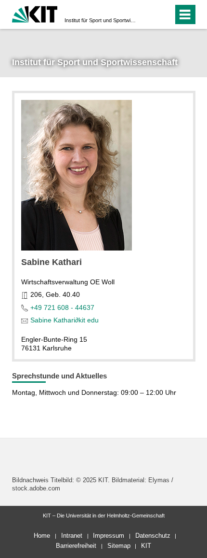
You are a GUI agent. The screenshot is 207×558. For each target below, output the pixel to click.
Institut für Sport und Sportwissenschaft (101, 20)
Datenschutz (152, 535)
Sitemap (118, 545)
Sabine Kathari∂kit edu (64, 320)
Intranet (71, 535)
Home (42, 535)
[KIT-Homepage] (35, 13)
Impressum (108, 535)
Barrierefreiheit (76, 545)
